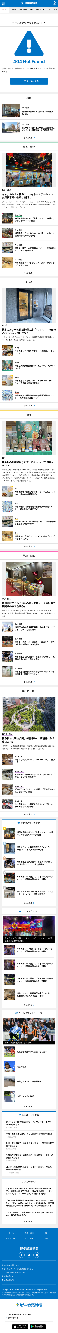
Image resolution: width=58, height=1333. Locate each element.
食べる (14, 9)
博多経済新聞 (29, 3)
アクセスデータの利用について (15, 1273)
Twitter (29, 1255)
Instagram (36, 1255)
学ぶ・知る (53, 9)
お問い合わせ (9, 1276)
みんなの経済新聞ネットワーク (29, 1305)
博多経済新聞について (12, 1265)
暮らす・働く (41, 9)
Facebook (22, 1255)
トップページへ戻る (29, 81)
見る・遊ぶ (23, 9)
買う (31, 9)
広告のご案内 (9, 1280)
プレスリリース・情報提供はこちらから (18, 1269)
